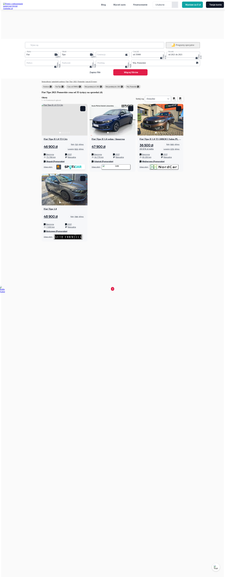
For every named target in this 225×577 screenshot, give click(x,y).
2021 (75, 82)
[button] (41, 54)
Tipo (71, 82)
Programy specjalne (185, 45)
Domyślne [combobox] (151, 99)
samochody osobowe (58, 82)
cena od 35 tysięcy (91, 82)
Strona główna (46, 82)
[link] (77, 144)
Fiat (67, 82)
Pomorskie (81, 82)
